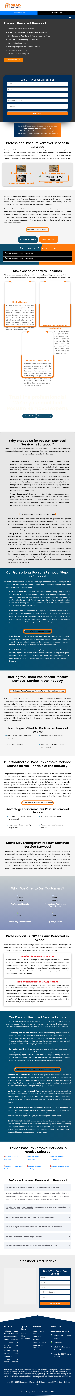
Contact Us (25, 1339)
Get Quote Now (19, 13)
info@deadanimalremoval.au (62, 1348)
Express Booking (44, 416)
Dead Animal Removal (28, 1382)
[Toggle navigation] (70, 17)
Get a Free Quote (48, 239)
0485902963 (57, 13)
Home (23, 1333)
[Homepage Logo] (13, 5)
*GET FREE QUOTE (14, 60)
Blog (23, 1336)
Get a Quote (29, 416)
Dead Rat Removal (40, 1342)
